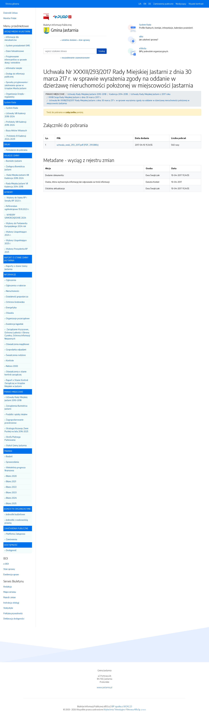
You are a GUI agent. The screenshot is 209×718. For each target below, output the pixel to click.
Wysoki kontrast (196, 3)
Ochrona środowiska (15, 302)
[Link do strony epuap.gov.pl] (62, 16)
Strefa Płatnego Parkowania (13, 438)
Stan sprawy (9, 569)
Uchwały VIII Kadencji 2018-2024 (15, 115)
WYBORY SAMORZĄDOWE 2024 (15, 216)
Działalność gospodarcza (17, 296)
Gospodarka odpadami (16, 349)
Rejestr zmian (9, 597)
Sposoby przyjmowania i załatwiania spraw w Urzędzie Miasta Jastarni (16, 85)
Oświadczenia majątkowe (17, 344)
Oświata (10, 313)
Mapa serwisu (9, 592)
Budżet (9, 456)
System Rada (12, 108)
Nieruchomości (12, 291)
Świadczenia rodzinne (16, 355)
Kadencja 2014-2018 (118, 94)
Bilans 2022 (11, 487)
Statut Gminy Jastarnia (16, 445)
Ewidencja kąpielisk (14, 324)
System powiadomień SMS (18, 45)
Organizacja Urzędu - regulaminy (15, 95)
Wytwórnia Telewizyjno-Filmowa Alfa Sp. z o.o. (125, 709)
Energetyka (11, 307)
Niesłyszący (181, 3)
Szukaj (102, 51)
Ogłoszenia (11, 280)
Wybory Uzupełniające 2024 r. (16, 233)
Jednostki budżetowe (15, 514)
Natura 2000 (12, 366)
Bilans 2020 (11, 476)
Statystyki (8, 608)
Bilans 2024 (11, 498)
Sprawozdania (12, 462)
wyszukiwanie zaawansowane (76, 57)
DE (149, 3)
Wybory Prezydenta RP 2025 (16, 250)
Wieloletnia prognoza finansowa (15, 469)
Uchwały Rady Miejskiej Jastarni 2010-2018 (16, 398)
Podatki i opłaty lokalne (16, 414)
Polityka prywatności (13, 613)
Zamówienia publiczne (163, 3)
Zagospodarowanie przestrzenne (14, 421)
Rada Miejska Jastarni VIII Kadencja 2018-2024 (17, 176)
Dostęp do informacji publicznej (14, 75)
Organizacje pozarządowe (18, 318)
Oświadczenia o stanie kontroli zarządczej (15, 373)
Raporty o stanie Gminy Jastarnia (16, 267)
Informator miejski (14, 68)
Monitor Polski (9, 18)
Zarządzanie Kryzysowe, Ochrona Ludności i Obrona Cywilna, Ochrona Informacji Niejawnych (17, 334)
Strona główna (12, 3)
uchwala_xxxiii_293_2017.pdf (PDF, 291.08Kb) (78, 144)
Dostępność (11, 550)
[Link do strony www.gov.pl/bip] (47, 16)
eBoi (141, 36)
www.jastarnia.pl (104, 687)
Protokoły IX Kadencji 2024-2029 (15, 137)
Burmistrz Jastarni (14, 161)
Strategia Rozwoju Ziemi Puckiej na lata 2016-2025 (16, 430)
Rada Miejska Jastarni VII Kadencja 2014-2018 (16, 185)
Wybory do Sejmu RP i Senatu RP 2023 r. (16, 199)
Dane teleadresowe (15, 51)
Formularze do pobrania (16, 150)
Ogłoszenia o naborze (16, 285)
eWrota (142, 48)
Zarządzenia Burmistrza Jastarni (16, 407)
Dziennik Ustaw (10, 13)
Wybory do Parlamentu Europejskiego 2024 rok (16, 225)
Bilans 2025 (11, 503)
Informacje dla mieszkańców (12, 38)
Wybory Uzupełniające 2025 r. (16, 242)
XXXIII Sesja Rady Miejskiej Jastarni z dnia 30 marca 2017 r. (74, 97)
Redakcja (7, 586)
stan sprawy (84, 40)
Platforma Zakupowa (15, 533)
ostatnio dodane (69, 40)
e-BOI (6, 563)
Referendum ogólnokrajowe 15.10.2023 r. (17, 207)
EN (145, 3)
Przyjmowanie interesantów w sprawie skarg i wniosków (16, 59)
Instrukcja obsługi (11, 602)
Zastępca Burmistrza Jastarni (15, 168)
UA (139, 3)
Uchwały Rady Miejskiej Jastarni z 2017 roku (150, 94)
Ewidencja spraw (11, 574)
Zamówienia (11, 539)
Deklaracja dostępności (13, 618)
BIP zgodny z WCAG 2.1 (121, 706)
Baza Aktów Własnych (16, 130)
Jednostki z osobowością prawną (16, 521)
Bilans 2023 (11, 492)
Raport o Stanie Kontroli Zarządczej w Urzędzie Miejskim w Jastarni (16, 383)
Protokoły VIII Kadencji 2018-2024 (15, 123)
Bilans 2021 (11, 481)
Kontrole (10, 360)
